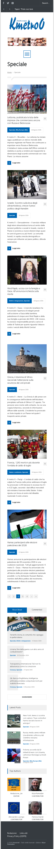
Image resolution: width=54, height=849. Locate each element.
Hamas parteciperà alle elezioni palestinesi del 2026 (22, 544)
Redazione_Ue (16, 793)
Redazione (12, 833)
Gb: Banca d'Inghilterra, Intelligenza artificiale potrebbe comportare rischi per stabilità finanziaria (26, 681)
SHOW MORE (27, 697)
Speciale (12, 130)
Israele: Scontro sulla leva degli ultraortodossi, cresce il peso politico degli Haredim (22, 206)
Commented (37, 609)
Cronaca (13, 670)
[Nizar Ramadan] (38, 784)
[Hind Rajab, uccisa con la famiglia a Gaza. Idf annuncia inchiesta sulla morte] (27, 270)
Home (9, 72)
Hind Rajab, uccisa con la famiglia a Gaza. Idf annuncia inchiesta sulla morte (23, 291)
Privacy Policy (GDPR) (16, 836)
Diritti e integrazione (16, 301)
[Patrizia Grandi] (38, 807)
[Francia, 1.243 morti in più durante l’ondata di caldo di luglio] (27, 444)
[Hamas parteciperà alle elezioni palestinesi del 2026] (27, 524)
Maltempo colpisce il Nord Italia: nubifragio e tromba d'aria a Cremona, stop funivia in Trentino (29, 9)
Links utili (23, 833)
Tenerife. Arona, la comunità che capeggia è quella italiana (26, 636)
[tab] (17, 611)
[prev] (17, 717)
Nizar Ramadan (38, 793)
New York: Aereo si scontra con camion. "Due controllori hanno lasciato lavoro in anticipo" (34, 719)
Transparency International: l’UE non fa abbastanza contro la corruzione (25, 665)
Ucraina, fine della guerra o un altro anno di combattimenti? (27, 651)
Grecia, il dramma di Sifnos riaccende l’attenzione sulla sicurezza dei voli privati (20, 380)
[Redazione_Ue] (16, 784)
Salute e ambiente (15, 472)
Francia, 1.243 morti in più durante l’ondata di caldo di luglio (23, 464)
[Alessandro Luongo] (16, 807)
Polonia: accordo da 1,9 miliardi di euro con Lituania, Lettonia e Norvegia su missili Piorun (34, 753)
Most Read (17, 609)
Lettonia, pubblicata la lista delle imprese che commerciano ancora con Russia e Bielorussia (23, 120)
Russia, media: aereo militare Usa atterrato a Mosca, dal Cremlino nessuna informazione (34, 736)
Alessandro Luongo (16, 817)
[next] (17, 760)
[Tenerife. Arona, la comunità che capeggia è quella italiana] (27, 624)
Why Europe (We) (22, 130)
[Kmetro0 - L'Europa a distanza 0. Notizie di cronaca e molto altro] (27, 29)
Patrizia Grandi (37, 817)
